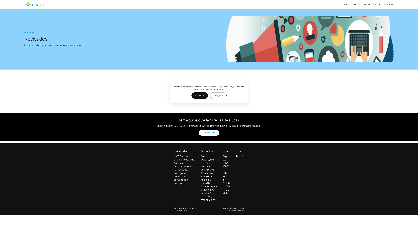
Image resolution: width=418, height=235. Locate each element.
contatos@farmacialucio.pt (208, 198)
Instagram (218, 95)
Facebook (199, 95)
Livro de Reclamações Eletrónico (236, 209)
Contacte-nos (209, 132)
